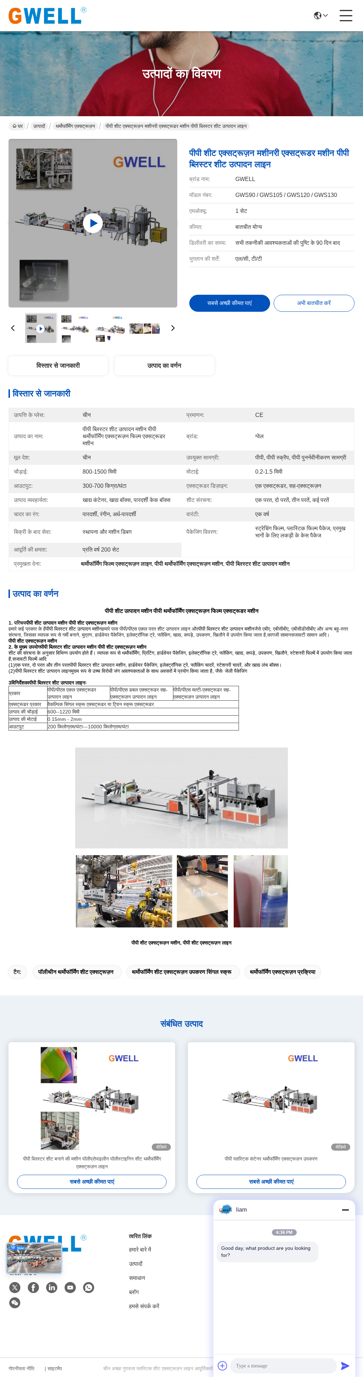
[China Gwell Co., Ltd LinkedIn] (51, 1287)
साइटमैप (55, 1368)
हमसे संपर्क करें (144, 1306)
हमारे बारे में (140, 1250)
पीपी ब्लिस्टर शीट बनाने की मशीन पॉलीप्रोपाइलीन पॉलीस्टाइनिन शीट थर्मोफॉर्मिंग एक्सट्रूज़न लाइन (92, 1162)
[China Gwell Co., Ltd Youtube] (70, 1287)
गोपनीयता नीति (21, 1368)
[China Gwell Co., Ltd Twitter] (15, 1287)
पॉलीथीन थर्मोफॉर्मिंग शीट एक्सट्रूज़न (75, 972)
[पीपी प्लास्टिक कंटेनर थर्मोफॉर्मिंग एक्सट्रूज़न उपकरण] (271, 1098)
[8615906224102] (88, 1287)
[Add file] (223, 1365)
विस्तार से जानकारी (58, 365)
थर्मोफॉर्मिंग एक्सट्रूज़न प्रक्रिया (282, 972)
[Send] (345, 1365)
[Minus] (345, 1210)
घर (20, 126)
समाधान (137, 1278)
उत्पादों (39, 126)
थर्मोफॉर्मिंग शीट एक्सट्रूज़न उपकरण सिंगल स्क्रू (181, 972)
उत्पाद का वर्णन (164, 365)
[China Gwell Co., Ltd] (47, 15)
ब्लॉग (134, 1292)
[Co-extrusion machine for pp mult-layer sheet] (93, 223)
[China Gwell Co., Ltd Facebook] (33, 1287)
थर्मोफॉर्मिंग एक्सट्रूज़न (75, 126)
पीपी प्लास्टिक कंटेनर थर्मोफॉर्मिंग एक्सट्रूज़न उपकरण (271, 1159)
